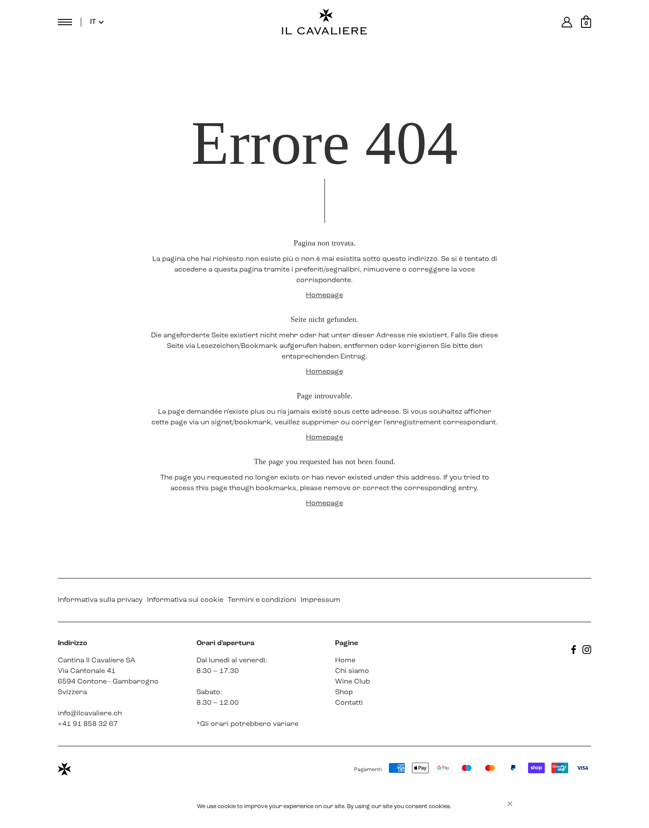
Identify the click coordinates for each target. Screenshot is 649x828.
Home (345, 660)
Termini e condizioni (262, 600)
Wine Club (352, 681)
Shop (344, 692)
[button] (510, 803)
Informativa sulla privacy (100, 600)
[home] (324, 22)
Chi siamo (352, 671)
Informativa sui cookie (185, 600)
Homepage (324, 295)
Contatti (349, 703)
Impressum (320, 600)
